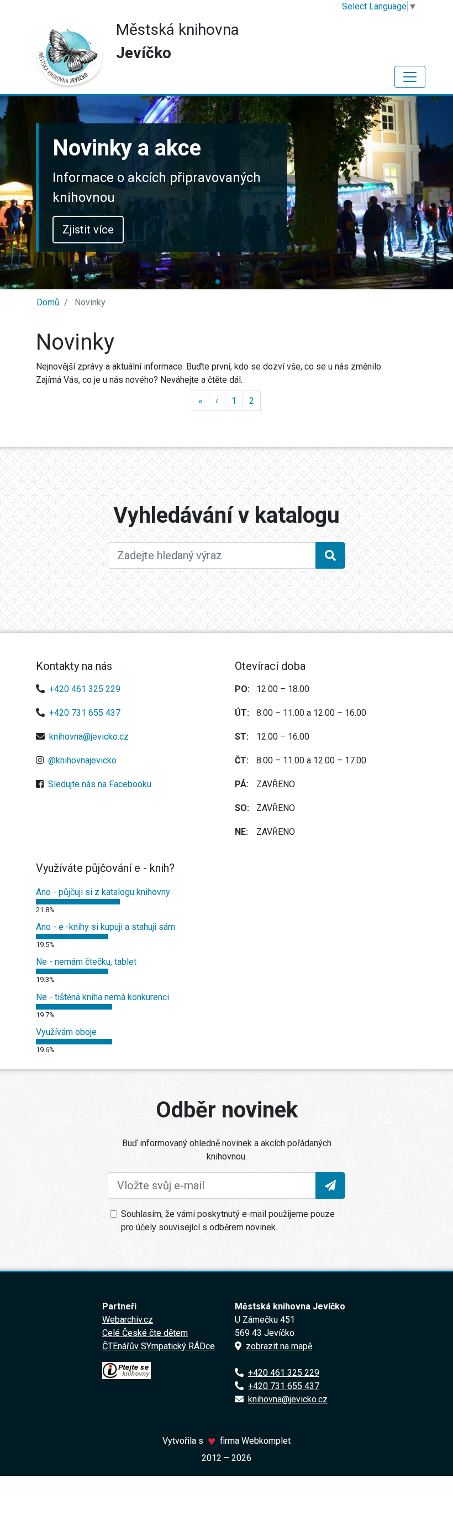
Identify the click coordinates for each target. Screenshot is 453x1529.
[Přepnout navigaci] (409, 77)
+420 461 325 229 (84, 689)
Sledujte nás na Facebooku (99, 784)
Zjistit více (88, 229)
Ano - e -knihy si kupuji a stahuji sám (105, 927)
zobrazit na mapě (279, 1346)
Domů (48, 302)
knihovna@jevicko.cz (89, 736)
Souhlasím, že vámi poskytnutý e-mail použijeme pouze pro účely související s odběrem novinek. (228, 1220)
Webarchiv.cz (127, 1319)
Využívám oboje (66, 1032)
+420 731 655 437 (84, 713)
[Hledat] (330, 555)
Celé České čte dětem (145, 1333)
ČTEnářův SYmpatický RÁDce (158, 1346)
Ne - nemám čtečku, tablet (86, 961)
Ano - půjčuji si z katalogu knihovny (103, 892)
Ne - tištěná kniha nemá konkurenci (102, 997)
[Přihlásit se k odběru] (330, 1185)
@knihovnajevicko (82, 760)
